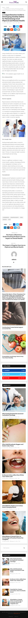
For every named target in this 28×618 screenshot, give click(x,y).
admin (5, 22)
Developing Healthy (14, 217)
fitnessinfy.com (17, 613)
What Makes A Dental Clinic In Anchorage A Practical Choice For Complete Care (16, 601)
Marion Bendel (6, 541)
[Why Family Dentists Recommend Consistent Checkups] (14, 400)
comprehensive (6, 217)
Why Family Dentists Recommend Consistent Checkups (12, 414)
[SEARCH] (24, 547)
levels (21, 217)
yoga (9, 219)
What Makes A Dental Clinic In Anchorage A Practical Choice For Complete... (12, 538)
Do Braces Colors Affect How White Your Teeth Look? (18, 580)
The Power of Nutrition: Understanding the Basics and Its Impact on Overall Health (14, 236)
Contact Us (11, 616)
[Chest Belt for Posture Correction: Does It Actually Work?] (14, 492)
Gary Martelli (6, 478)
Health (4, 12)
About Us (16, 616)
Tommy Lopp (6, 417)
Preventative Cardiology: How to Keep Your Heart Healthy (12, 357)
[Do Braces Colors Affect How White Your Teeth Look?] (14, 461)
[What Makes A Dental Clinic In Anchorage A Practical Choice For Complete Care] (14, 523)
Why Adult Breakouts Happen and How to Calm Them (12, 445)
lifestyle (4, 219)
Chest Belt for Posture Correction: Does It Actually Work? (12, 506)
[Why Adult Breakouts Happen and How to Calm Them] (14, 430)
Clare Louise (6, 447)
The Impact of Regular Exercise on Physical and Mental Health (14, 246)
